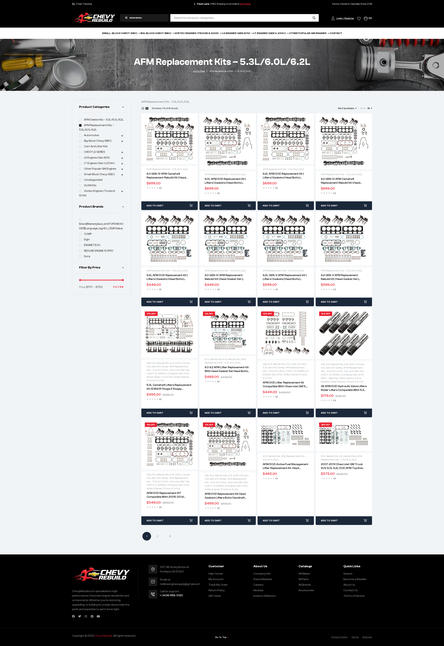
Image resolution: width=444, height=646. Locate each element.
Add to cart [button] (155, 205)
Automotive (91, 135)
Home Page (199, 71)
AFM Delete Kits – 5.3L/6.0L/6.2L (104, 119)
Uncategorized (93, 179)
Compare (176, 138)
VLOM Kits (90, 185)
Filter (118, 287)
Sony (87, 256)
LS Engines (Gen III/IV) (97, 157)
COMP (88, 234)
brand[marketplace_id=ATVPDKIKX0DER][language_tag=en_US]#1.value (101, 226)
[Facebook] (73, 616)
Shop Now (245, 4)
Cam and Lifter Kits (96, 146)
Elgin (87, 239)
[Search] (314, 18)
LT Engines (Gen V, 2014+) (99, 163)
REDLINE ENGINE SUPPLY (98, 250)
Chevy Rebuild (103, 635)
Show (363, 108)
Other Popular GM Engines (100, 168)
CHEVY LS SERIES (94, 151)
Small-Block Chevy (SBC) (99, 174)
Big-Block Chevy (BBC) (98, 140)
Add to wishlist (162, 138)
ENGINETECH (92, 245)
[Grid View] (147, 108)
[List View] (142, 108)
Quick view (169, 138)
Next (167, 536)
